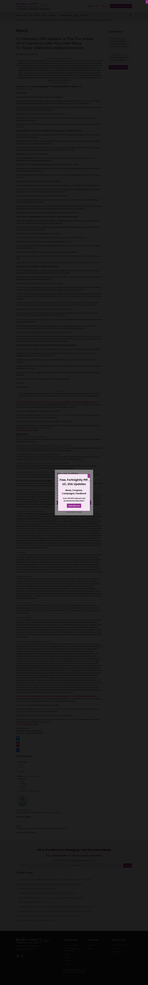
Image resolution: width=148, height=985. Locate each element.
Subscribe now (74, 506)
